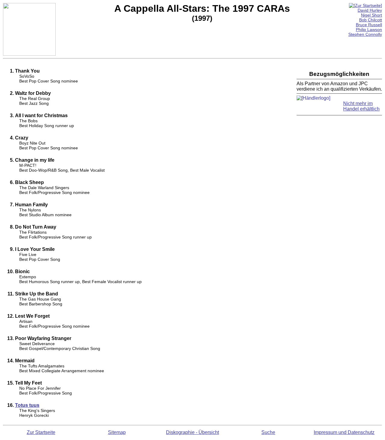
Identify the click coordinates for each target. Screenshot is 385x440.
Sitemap (117, 432)
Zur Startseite (41, 432)
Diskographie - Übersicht (192, 432)
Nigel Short (371, 15)
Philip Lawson (369, 29)
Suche (268, 432)
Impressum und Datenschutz (344, 432)
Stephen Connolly (365, 34)
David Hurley (370, 10)
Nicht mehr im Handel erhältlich (361, 106)
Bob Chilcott (370, 19)
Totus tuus (27, 405)
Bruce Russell (369, 24)
